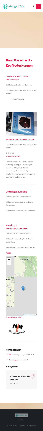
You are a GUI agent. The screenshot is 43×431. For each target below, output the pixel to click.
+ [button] (9, 259)
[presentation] (8, 124)
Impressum (32, 425)
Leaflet (25, 315)
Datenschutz (12, 425)
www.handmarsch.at (13, 156)
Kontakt (22, 425)
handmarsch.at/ (22, 360)
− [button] (9, 262)
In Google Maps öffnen (14, 317)
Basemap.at (33, 315)
